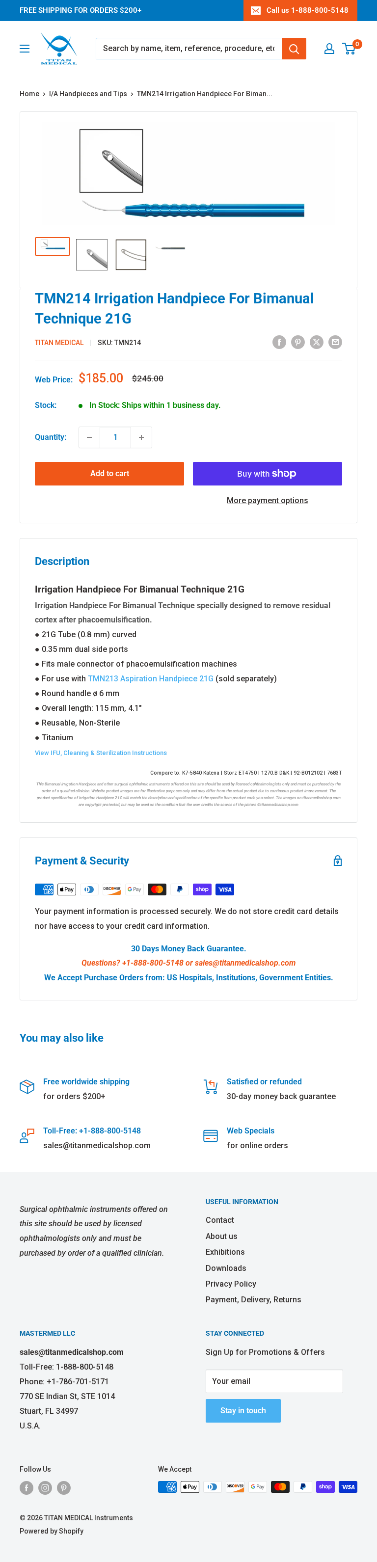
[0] (349, 48)
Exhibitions (225, 1252)
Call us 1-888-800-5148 (308, 10)
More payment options (267, 500)
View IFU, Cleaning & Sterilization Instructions (101, 752)
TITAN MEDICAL (59, 343)
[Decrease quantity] (89, 437)
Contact (220, 1220)
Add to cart (109, 473)
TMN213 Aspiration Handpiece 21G (151, 678)
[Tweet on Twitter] (316, 341)
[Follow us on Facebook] (26, 1488)
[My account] (329, 48)
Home (29, 94)
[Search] (294, 48)
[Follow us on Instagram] (45, 1488)
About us (222, 1236)
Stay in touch (243, 1410)
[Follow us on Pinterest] (64, 1488)
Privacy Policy (231, 1284)
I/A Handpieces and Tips (88, 94)
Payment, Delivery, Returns (253, 1299)
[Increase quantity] (141, 437)
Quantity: (50, 437)
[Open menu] (24, 49)
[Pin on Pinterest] (298, 341)
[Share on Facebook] (279, 341)
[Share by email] (335, 341)
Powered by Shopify (51, 1531)
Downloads (226, 1268)
